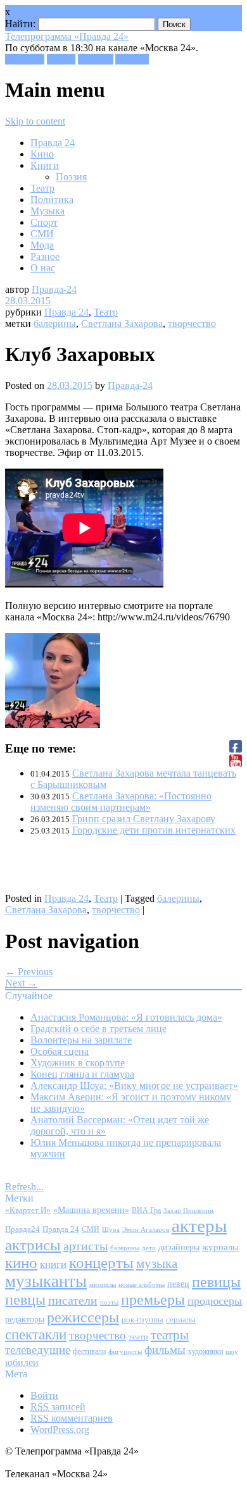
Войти (44, 1395)
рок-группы (142, 1319)
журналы (220, 1246)
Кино (42, 154)
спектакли (35, 1334)
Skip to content (35, 121)
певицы (216, 1281)
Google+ (95, 59)
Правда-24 (54, 289)
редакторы (24, 1319)
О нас (42, 267)
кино (21, 1262)
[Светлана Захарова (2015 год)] (52, 724)
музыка (156, 1263)
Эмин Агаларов (145, 1229)
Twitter (61, 59)
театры (170, 1335)
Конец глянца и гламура (82, 1074)
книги (53, 1264)
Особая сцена (59, 1051)
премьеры (153, 1299)
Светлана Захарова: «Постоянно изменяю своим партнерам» (121, 801)
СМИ (42, 233)
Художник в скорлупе (77, 1062)
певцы (25, 1299)
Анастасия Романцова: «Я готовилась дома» (126, 1017)
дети (149, 1248)
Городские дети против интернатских (154, 830)
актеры (199, 1225)
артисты (85, 1246)
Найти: (20, 23)
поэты (109, 1302)
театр (138, 1336)
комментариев (71, 1418)
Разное (45, 256)
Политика (51, 199)
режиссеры (83, 1317)
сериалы (181, 1319)
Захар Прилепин (188, 1210)
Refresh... (24, 1186)
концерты (101, 1262)
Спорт (44, 222)
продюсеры (214, 1301)
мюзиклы (102, 1284)
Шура (111, 1229)
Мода (42, 245)
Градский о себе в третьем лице (98, 1028)
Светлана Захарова (122, 323)
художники (205, 1351)
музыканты (46, 1281)
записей (58, 1406)
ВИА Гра (146, 1211)
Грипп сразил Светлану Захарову (143, 818)
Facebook (24, 59)
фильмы (165, 1349)
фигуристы (125, 1351)
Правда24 (22, 1229)
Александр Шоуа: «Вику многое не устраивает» (134, 1085)
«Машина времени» (91, 1210)
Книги (44, 165)
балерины (55, 323)
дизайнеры (179, 1247)
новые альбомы (141, 1284)
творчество (192, 323)
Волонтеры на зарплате (81, 1040)
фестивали (89, 1351)
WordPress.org (59, 1429)
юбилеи (22, 1362)
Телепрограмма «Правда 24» (67, 36)
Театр (42, 188)
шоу (231, 1351)
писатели (73, 1300)
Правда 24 (52, 142)
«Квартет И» (28, 1210)
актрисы (33, 1244)
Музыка (47, 211)
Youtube (132, 59)
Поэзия (71, 176)
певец (178, 1284)
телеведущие (37, 1349)
